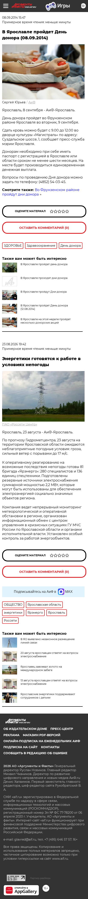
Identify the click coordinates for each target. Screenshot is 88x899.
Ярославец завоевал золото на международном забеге (41, 668)
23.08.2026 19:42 (14, 344)
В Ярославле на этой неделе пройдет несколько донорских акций (46, 321)
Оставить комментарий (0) (44, 228)
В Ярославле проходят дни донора (44, 278)
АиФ (31, 102)
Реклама (11, 735)
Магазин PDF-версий (41, 735)
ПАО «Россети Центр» (19, 424)
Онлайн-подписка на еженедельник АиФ (41, 741)
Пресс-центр (61, 729)
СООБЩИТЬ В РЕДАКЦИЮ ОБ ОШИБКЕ (35, 753)
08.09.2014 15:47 (13, 18)
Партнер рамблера (40, 878)
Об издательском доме (25, 729)
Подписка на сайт (20, 747)
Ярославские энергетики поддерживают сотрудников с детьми (48, 696)
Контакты (50, 747)
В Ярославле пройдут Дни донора (44, 291)
